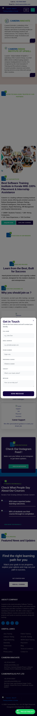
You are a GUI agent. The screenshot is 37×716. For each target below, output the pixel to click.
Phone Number (7, 350)
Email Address (7, 340)
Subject (5, 369)
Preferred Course (9, 359)
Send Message (17, 393)
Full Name (6, 331)
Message (5, 378)
